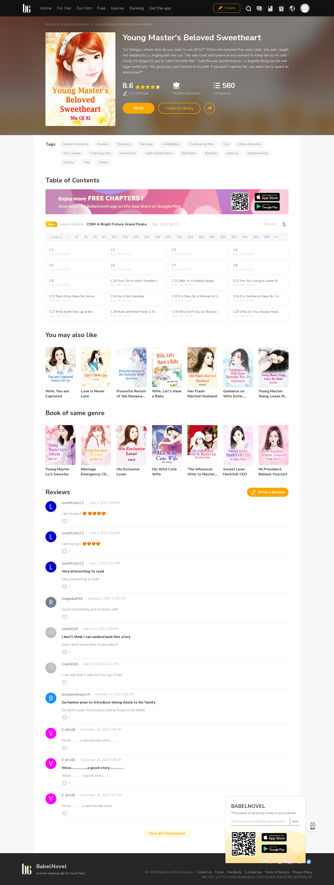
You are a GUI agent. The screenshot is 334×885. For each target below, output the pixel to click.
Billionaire (189, 153)
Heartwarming (257, 153)
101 (114, 237)
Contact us (204, 872)
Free (101, 8)
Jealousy (232, 153)
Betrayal (211, 153)
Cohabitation (171, 144)
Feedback (234, 872)
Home (46, 8)
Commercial (253, 872)
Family (103, 162)
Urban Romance (249, 144)
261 (201, 237)
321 (234, 237)
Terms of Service (277, 872)
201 (168, 237)
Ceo (226, 144)
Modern (102, 144)
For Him (84, 8)
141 (136, 237)
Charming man (100, 153)
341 (245, 237)
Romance (124, 144)
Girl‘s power (72, 153)
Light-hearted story (158, 153)
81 (104, 237)
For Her (64, 8)
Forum (219, 872)
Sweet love (128, 153)
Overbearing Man (201, 144)
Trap (86, 162)
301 (223, 237)
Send (295, 821)
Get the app (160, 8)
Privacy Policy (302, 872)
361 (256, 237)
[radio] (137, 87)
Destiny (68, 162)
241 (190, 237)
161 (147, 237)
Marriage (146, 144)
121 (125, 237)
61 (95, 237)
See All (270, 224)
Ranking (137, 8)
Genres (117, 8)
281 (212, 237)
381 (266, 237)
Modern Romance (75, 24)
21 (77, 237)
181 (157, 237)
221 (179, 237)
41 (86, 237)
